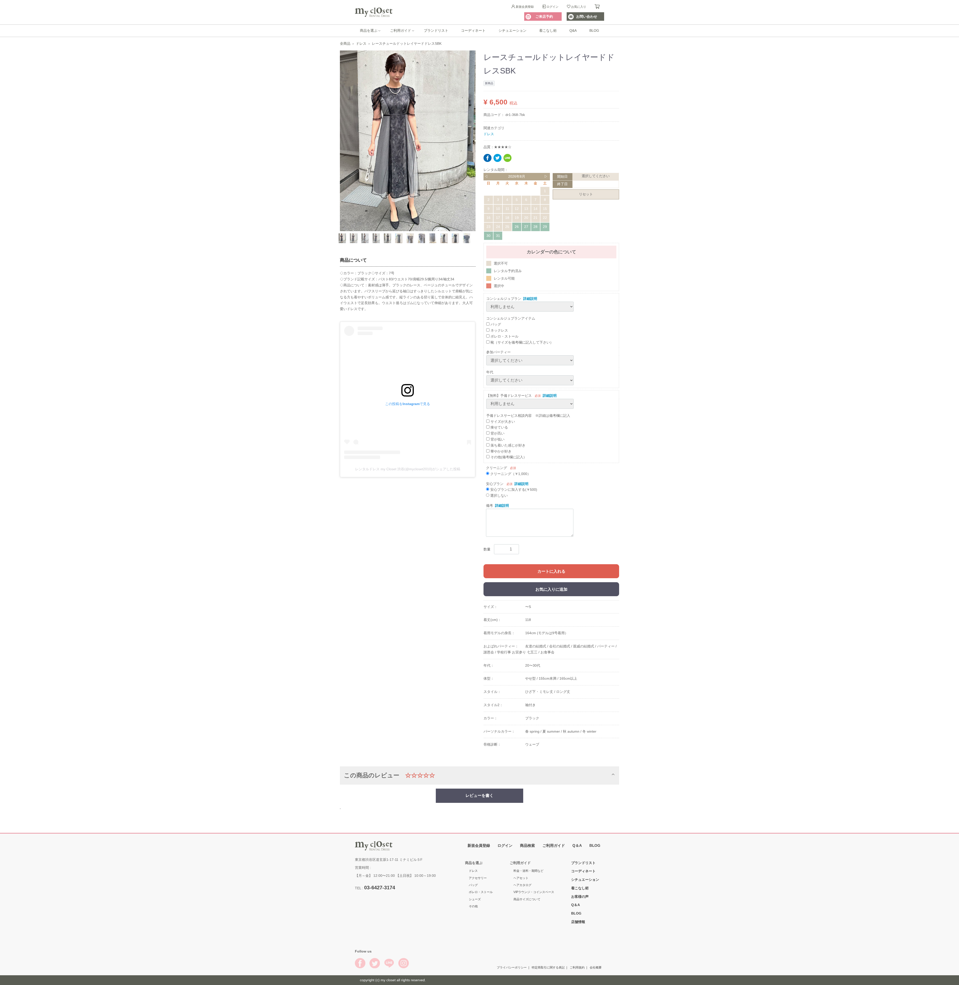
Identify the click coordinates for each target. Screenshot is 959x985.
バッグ (495, 324)
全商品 (345, 43)
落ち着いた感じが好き (507, 445)
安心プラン (494, 484)
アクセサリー (478, 878)
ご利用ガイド (400, 30)
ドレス (361, 43)
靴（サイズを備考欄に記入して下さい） (521, 342)
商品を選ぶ (368, 30)
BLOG (594, 30)
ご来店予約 (544, 16)
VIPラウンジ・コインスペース (533, 892)
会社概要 (596, 967)
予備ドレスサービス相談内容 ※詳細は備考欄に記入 (528, 415)
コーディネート (473, 30)
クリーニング (496, 468)
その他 (473, 906)
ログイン (552, 6)
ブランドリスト (436, 30)
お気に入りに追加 (551, 589)
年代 (489, 372)
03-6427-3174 (379, 887)
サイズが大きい (502, 421)
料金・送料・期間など (528, 871)
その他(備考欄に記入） (508, 457)
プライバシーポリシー (512, 967)
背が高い (496, 433)
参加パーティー (498, 352)
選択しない (498, 495)
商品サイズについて (526, 899)
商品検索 (527, 845)
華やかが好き (500, 451)
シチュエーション (512, 30)
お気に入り (578, 6)
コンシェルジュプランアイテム (510, 318)
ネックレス (498, 330)
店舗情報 (578, 922)
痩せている (498, 427)
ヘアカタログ (522, 885)
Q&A (573, 30)
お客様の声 (580, 896)
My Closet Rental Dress (373, 12)
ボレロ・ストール (503, 336)
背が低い (496, 439)
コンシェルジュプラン (503, 298)
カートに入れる (551, 571)
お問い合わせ (586, 16)
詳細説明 (530, 298)
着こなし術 (548, 30)
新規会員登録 (525, 6)
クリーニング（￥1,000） (510, 474)
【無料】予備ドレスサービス (509, 396)
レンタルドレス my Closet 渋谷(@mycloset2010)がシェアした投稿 (407, 469)
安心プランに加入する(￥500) (513, 490)
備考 (489, 505)
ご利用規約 (577, 967)
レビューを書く (479, 795)
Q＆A (577, 845)
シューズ (475, 899)
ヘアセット (520, 878)
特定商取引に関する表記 (548, 967)
